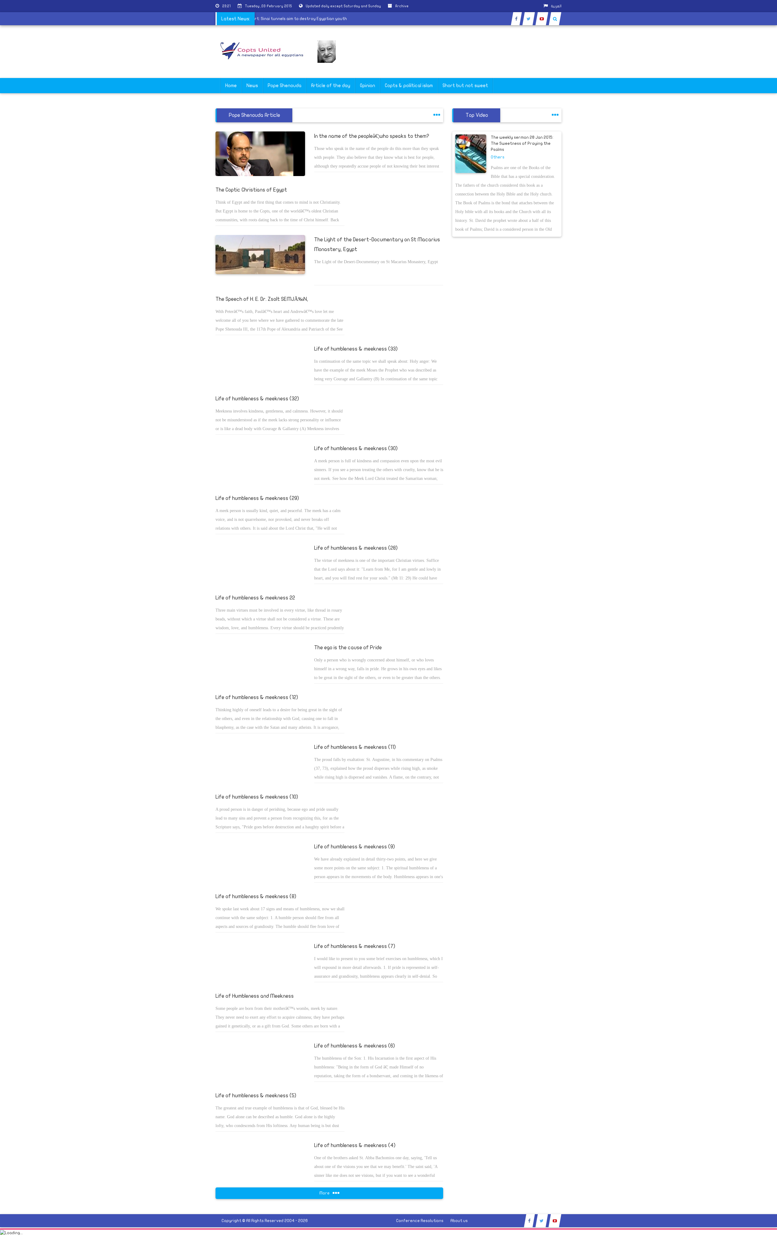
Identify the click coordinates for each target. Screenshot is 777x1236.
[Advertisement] (748, 192)
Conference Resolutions (419, 1220)
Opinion (367, 85)
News (252, 85)
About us (459, 1220)
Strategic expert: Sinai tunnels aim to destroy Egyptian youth (302, 18)
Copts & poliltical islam (409, 85)
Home (231, 85)
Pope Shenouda (284, 85)
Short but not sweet (465, 85)
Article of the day (330, 85)
